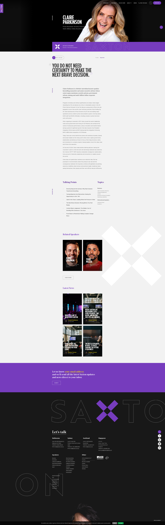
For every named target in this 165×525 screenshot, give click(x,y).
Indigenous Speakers (70, 463)
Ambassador (55, 482)
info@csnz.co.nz (89, 446)
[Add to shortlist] (53, 57)
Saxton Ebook (85, 466)
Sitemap (84, 468)
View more (68, 277)
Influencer (54, 484)
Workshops (54, 488)
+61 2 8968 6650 (76, 446)
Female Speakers (69, 459)
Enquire (157, 2)
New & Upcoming (69, 458)
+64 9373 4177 (91, 444)
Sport (53, 466)
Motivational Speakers (72, 47)
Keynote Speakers (68, 45)
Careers (83, 463)
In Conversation (55, 479)
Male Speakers (69, 470)
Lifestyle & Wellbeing (56, 461)
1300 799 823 (60, 444)
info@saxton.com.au (59, 446)
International (68, 472)
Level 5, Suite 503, (71, 441)
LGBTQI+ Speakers (70, 468)
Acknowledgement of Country (86, 459)
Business (65, 47)
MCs (53, 477)
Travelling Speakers (70, 465)
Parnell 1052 (85, 443)
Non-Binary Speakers (70, 461)
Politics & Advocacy (56, 465)
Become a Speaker (86, 461)
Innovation (54, 459)
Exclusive (68, 466)
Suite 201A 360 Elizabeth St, (58, 441)
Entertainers (54, 480)
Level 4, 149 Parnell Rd (87, 441)
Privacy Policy (85, 465)
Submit (56, 382)
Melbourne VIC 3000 (56, 443)
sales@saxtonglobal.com (106, 450)
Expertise (102, 57)
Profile (97, 57)
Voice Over (54, 486)
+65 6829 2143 (106, 448)
